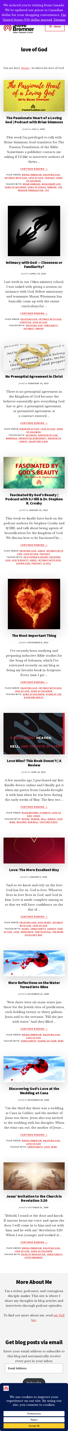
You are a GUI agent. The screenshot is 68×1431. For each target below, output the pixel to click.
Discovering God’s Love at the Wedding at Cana (34, 1090)
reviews (21, 822)
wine (61, 1041)
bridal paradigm (32, 174)
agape (25, 928)
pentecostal (43, 931)
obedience (27, 931)
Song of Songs (37, 187)
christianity (38, 928)
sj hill (47, 563)
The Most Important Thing (34, 635)
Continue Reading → (34, 169)
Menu (57, 26)
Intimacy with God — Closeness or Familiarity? (34, 264)
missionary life (51, 184)
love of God (35, 177)
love (16, 931)
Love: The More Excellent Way (34, 869)
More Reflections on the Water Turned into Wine (34, 984)
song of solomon (15, 187)
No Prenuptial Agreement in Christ (34, 376)
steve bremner (34, 1257)
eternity (45, 812)
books (25, 819)
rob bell (33, 822)
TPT (47, 190)
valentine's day (38, 441)
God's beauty (20, 560)
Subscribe (34, 1383)
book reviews (30, 812)
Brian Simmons (31, 184)
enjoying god (51, 174)
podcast (50, 177)
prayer (39, 328)
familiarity (51, 325)
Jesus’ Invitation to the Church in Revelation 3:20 (34, 1198)
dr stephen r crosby (36, 557)
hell (43, 819)
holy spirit (44, 922)
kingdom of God (29, 429)
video (36, 815)
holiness (31, 435)
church (51, 928)
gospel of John (46, 1041)
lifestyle (25, 322)
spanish (52, 187)
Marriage (11, 438)
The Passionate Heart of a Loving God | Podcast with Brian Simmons (34, 119)
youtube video (49, 822)
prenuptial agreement (32, 438)
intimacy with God (16, 177)
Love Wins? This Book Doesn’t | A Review (34, 762)
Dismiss (59, 20)
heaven (35, 819)
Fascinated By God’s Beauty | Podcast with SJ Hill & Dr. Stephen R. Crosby (34, 499)
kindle (52, 819)
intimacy (29, 328)
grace (41, 550)
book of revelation (33, 1254)
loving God (23, 563)
